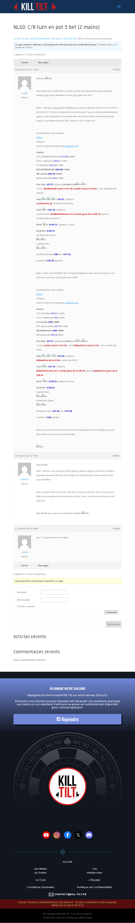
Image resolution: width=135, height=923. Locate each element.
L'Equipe (94, 879)
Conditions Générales (40, 887)
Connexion (111, 612)
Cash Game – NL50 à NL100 (63, 38)
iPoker (39, 137)
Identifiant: (22, 592)
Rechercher (114, 624)
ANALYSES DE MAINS (39, 38)
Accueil (17, 38)
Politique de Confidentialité (94, 887)
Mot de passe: (23, 599)
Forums (25, 38)
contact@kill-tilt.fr (70, 894)
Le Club (41, 879)
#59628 (116, 528)
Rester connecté (27, 606)
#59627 (116, 455)
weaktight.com (71, 146)
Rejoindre (69, 719)
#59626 (116, 69)
